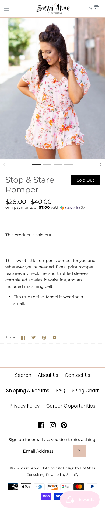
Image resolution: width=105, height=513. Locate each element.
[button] (52, 207)
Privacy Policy (25, 406)
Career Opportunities (70, 406)
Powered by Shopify (62, 475)
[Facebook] (41, 425)
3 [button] (58, 167)
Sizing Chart (85, 390)
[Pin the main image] (44, 338)
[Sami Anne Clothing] (52, 9)
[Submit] (79, 451)
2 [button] (47, 167)
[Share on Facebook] (23, 338)
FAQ (60, 390)
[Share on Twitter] (34, 338)
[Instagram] (53, 425)
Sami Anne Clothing (38, 468)
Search (23, 375)
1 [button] (36, 167)
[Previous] (4, 164)
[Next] (100, 164)
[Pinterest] (64, 425)
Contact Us (77, 375)
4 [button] (68, 167)
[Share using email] (54, 338)
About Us (48, 375)
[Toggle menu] (6, 8)
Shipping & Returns (27, 390)
